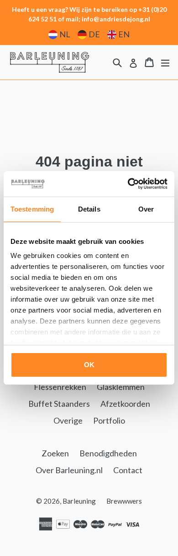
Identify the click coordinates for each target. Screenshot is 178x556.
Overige (68, 420)
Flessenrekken (60, 387)
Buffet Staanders (59, 404)
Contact (127, 470)
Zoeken (55, 453)
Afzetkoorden (125, 404)
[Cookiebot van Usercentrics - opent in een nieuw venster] (128, 184)
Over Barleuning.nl (69, 470)
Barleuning (79, 501)
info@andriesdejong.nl (116, 19)
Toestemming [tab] (32, 209)
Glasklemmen (121, 387)
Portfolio (109, 420)
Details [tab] (89, 209)
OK (89, 365)
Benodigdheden (108, 453)
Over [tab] (146, 209)
